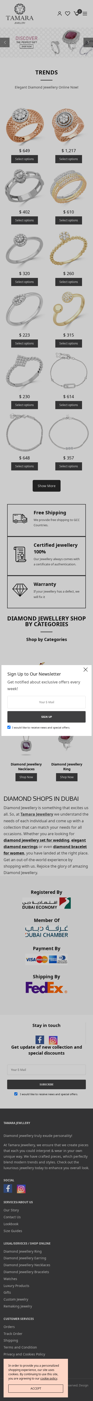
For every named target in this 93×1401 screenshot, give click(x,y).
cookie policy (48, 1378)
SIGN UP (46, 717)
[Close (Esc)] (85, 671)
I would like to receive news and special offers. (41, 727)
